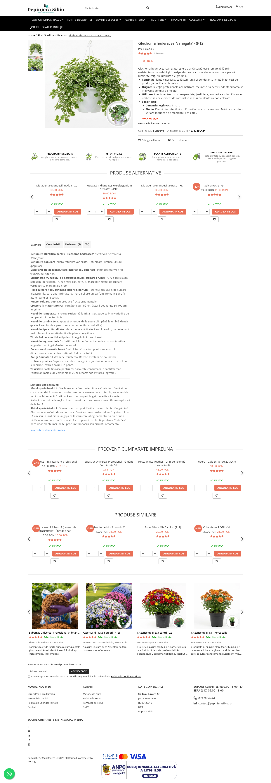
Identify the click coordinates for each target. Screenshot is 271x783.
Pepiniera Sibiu (146, 49)
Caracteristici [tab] (54, 244)
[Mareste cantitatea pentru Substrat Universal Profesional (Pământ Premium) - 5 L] (101, 488)
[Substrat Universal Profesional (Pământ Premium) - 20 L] (55, 606)
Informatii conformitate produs (47, 430)
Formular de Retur (93, 702)
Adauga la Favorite (151, 140)
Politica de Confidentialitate (126, 676)
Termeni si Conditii (38, 698)
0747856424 (206, 698)
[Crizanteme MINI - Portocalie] (217, 606)
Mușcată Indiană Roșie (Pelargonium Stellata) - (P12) (109, 187)
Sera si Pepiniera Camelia (41, 694)
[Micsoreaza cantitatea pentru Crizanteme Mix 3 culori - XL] (89, 553)
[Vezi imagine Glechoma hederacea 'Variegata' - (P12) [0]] (35, 48)
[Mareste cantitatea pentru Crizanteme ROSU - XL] (209, 553)
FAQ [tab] (86, 244)
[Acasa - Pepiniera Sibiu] (46, 8)
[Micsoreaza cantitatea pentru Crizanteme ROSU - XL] (197, 553)
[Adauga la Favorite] (57, 219)
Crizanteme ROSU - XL (216, 527)
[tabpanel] (89, 84)
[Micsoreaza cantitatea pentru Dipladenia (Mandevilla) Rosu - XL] (142, 212)
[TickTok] (29, 740)
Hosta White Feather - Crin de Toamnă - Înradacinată (162, 463)
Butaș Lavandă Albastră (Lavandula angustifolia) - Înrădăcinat (54, 529)
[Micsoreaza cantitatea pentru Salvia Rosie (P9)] (194, 212)
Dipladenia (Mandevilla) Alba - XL (56, 185)
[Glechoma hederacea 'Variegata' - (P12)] (89, 84)
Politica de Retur (92, 698)
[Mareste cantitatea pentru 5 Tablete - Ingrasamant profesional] (47, 488)
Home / (32, 35)
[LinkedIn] (29, 735)
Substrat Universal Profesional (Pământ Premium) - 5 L (109, 463)
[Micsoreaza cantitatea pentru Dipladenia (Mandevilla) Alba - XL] (37, 212)
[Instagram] (29, 744)
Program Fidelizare (222, 19)
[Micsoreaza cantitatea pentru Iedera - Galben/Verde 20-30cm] (197, 488)
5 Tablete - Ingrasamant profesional (55, 461)
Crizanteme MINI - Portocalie (209, 632)
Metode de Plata (92, 694)
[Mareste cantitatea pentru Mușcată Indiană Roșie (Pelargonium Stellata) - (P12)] (102, 212)
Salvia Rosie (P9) (214, 185)
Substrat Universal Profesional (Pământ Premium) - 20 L (64, 632)
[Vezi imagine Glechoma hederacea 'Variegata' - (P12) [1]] (35, 63)
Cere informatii (180, 140)
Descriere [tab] (35, 244)
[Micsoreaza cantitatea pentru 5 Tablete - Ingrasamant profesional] (35, 488)
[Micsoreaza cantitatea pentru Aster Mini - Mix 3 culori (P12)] (143, 553)
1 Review (159, 53)
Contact (32, 707)
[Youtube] (29, 731)
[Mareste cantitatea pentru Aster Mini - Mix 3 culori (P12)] (155, 553)
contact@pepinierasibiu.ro (215, 703)
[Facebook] (29, 727)
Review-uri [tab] (73, 244)
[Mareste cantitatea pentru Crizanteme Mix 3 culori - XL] (101, 553)
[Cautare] (148, 8)
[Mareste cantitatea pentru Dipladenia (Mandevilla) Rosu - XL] (154, 212)
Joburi (34, 27)
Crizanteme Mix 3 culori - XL (108, 527)
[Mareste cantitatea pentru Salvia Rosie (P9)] (207, 212)
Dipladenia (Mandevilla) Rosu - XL (162, 185)
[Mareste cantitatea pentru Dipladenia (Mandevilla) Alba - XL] (49, 212)
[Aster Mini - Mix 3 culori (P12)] (109, 606)
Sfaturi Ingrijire (53, 27)
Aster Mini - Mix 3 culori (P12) (163, 527)
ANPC (86, 707)
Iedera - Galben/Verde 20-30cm (216, 461)
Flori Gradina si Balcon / (53, 35)
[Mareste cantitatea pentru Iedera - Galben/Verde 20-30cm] (209, 488)
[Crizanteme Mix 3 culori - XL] (163, 606)
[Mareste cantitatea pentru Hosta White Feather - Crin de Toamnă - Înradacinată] (155, 488)
